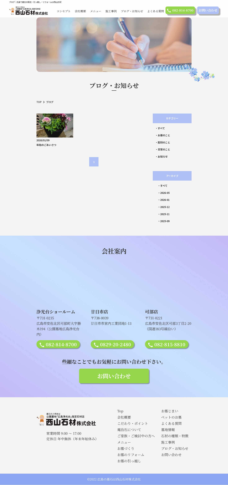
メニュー (95, 11)
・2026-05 (164, 193)
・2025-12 (164, 207)
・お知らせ (161, 156)
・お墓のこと (162, 135)
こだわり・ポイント (132, 423)
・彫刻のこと (162, 142)
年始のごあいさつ (46, 145)
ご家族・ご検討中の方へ (136, 435)
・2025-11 (164, 214)
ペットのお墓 (171, 417)
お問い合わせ (208, 10)
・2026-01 (164, 200)
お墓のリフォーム (130, 454)
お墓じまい (169, 410)
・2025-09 (164, 221)
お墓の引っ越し (129, 460)
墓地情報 (168, 429)
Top (120, 410)
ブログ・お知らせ (132, 11)
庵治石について (129, 429)
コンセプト (64, 11)
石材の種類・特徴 (174, 435)
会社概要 (80, 11)
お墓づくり (125, 448)
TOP (39, 102)
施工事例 (111, 11)
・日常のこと (162, 149)
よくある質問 (155, 11)
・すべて (160, 128)
